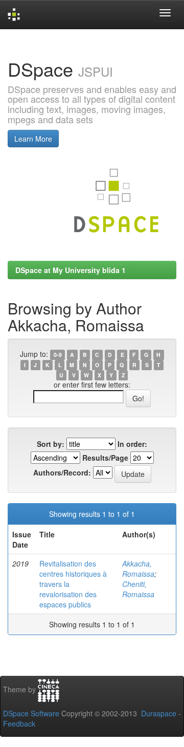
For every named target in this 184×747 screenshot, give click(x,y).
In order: (132, 444)
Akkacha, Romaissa (138, 568)
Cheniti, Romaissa (138, 589)
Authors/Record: (62, 472)
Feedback (19, 723)
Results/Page (105, 457)
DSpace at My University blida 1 (70, 270)
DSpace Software (31, 713)
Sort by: (50, 444)
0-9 (58, 354)
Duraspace (158, 713)
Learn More (33, 138)
